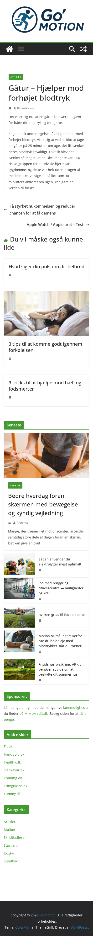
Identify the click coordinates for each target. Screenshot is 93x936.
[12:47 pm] (40, 570)
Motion (9, 829)
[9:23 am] (10, 397)
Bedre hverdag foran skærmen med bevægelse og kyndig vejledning (43, 504)
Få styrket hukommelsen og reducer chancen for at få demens (42, 210)
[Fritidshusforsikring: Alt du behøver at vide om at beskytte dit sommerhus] (19, 671)
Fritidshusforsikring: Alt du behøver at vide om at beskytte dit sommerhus (60, 669)
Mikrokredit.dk (36, 713)
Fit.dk (8, 746)
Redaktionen (25, 108)
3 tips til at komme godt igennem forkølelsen (45, 347)
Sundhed (11, 861)
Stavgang (11, 845)
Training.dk (13, 778)
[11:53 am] (40, 620)
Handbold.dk (14, 754)
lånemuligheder (76, 707)
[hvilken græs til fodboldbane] (19, 617)
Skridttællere (14, 837)
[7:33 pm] (40, 680)
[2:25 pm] (10, 275)
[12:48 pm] (40, 598)
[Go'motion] (9, 49)
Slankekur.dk (14, 770)
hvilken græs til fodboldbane (62, 614)
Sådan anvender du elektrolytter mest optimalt (60, 561)
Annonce (22, 523)
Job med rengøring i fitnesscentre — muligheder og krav (61, 588)
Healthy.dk (12, 762)
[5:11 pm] (10, 108)
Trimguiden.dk (15, 786)
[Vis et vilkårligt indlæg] (83, 49)
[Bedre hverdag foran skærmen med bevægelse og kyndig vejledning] (46, 455)
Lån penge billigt (17, 707)
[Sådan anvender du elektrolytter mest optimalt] (19, 564)
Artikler (15, 77)
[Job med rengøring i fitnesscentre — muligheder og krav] (19, 590)
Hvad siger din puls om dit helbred (46, 266)
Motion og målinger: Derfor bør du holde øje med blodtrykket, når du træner (60, 641)
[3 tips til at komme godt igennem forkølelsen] (46, 294)
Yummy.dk (12, 793)
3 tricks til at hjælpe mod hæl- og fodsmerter (45, 385)
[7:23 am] (40, 651)
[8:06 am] (10, 358)
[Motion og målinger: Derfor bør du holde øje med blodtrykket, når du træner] (19, 643)
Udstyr (9, 853)
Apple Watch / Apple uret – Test (55, 224)
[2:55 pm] (9, 522)
